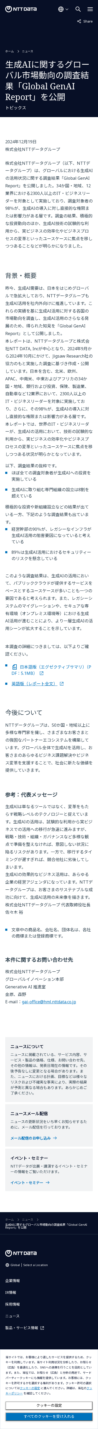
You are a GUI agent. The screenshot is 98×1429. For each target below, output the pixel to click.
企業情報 (12, 1280)
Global (29, 1265)
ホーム (9, 51)
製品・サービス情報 (21, 1328)
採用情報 (12, 1304)
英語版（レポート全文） (34, 684)
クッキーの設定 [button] (30, 1388)
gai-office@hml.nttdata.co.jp (49, 1002)
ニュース (27, 51)
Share (85, 21)
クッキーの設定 (49, 1405)
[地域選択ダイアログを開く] (63, 9)
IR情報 (10, 1292)
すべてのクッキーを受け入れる (49, 1416)
